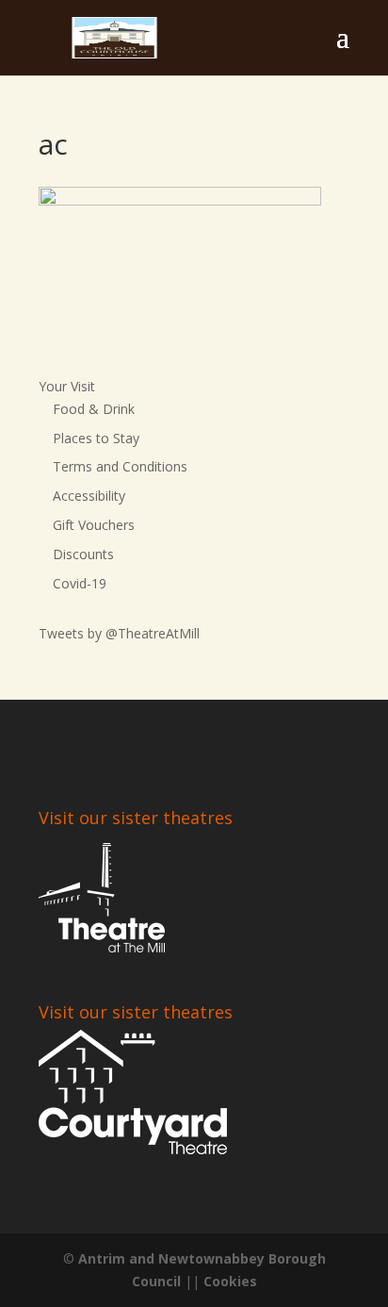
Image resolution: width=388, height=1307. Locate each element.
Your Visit (67, 386)
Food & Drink (94, 409)
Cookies (230, 1281)
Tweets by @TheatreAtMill (119, 633)
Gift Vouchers (94, 525)
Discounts (83, 554)
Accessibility (89, 496)
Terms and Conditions (120, 466)
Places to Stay (96, 438)
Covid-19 (79, 583)
